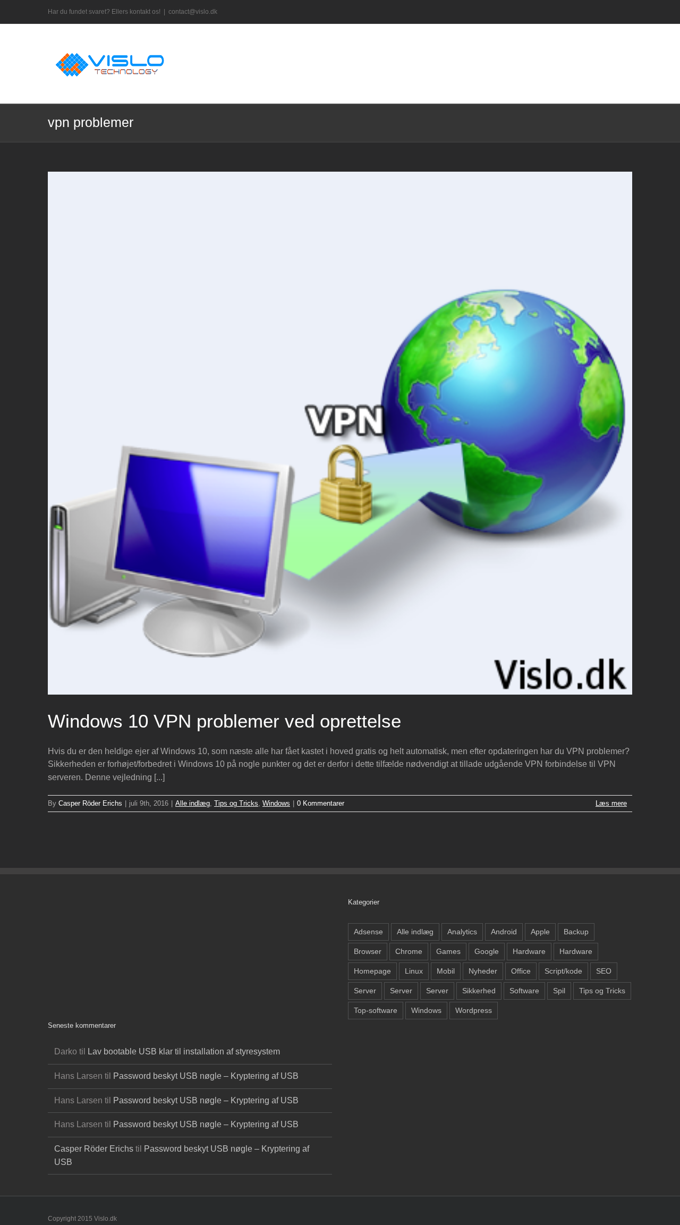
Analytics (462, 931)
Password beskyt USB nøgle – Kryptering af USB (206, 1075)
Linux (414, 971)
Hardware (529, 951)
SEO (603, 971)
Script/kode (563, 971)
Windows (276, 803)
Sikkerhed (479, 990)
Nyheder (483, 971)
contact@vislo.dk (192, 11)
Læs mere (611, 803)
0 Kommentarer (320, 803)
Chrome (408, 951)
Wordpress (473, 1010)
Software (524, 990)
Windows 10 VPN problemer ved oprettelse (224, 721)
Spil (559, 990)
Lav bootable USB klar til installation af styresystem (184, 1051)
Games (448, 951)
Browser (367, 951)
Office (521, 971)
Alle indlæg (192, 803)
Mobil (446, 971)
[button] (616, 47)
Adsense (368, 931)
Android (504, 931)
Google (486, 951)
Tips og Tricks (236, 803)
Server (365, 990)
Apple (540, 931)
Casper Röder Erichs (90, 803)
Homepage (372, 971)
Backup (576, 931)
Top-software (375, 1010)
